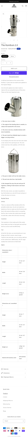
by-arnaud (12, 436)
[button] (2, 6)
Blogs (4, 411)
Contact (5, 397)
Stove (12, 56)
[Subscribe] (23, 421)
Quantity (3, 59)
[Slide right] (17, 40)
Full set (5, 56)
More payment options (14, 76)
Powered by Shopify (17, 436)
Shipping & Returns (8, 400)
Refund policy (6, 404)
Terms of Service (7, 407)
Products (5, 393)
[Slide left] (10, 40)
